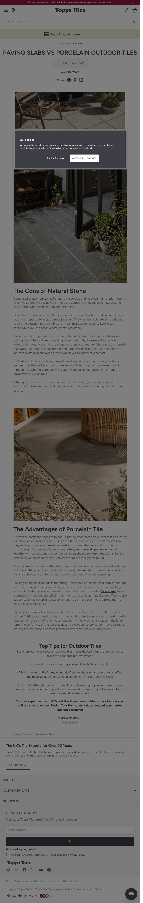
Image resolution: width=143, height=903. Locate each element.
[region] (70, 149)
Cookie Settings (55, 158)
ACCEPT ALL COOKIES (84, 158)
